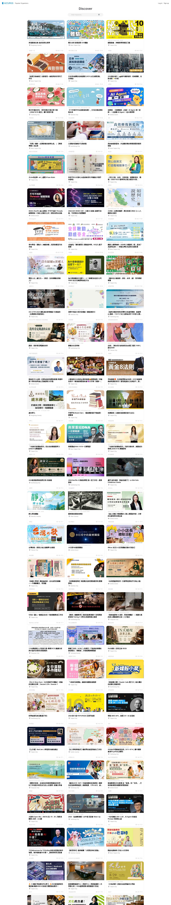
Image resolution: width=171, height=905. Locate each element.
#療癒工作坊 (72, 656)
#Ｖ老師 (71, 690)
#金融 (70, 824)
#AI (109, 118)
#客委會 (31, 118)
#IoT (30, 892)
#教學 (30, 488)
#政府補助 (71, 589)
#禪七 (30, 421)
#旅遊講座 (111, 421)
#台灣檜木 (71, 522)
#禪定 (30, 522)
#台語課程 (71, 118)
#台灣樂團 (32, 185)
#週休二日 (32, 454)
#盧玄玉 (31, 286)
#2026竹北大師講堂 (74, 858)
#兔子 (109, 892)
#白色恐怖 (111, 252)
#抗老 (109, 151)
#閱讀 (30, 791)
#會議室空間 (72, 892)
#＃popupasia (73, 723)
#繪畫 (109, 353)
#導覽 (109, 84)
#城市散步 (111, 656)
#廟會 (109, 50)
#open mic (32, 824)
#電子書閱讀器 (33, 353)
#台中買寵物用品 (113, 757)
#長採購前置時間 (113, 320)
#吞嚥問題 (71, 151)
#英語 (109, 185)
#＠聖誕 (31, 723)
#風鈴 (70, 185)
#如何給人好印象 (34, 622)
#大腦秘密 (111, 454)
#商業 (70, 454)
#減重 (109, 791)
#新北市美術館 (33, 151)
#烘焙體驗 (32, 690)
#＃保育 (31, 858)
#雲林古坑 (71, 757)
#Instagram (32, 219)
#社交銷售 (111, 387)
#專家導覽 (111, 286)
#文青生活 (32, 84)
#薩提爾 (71, 421)
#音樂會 (71, 320)
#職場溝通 (111, 522)
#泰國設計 (71, 286)
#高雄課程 (111, 690)
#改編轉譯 (71, 488)
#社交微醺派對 (73, 622)
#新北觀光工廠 (73, 50)
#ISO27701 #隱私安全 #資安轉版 (38, 320)
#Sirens (110, 488)
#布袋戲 (31, 555)
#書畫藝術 (32, 589)
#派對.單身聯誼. (73, 387)
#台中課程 (71, 791)
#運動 (30, 252)
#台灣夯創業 (32, 387)
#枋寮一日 (32, 50)
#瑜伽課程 (111, 622)
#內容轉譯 (111, 219)
